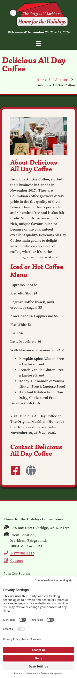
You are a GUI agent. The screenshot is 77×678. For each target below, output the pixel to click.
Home (42, 79)
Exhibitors (60, 79)
